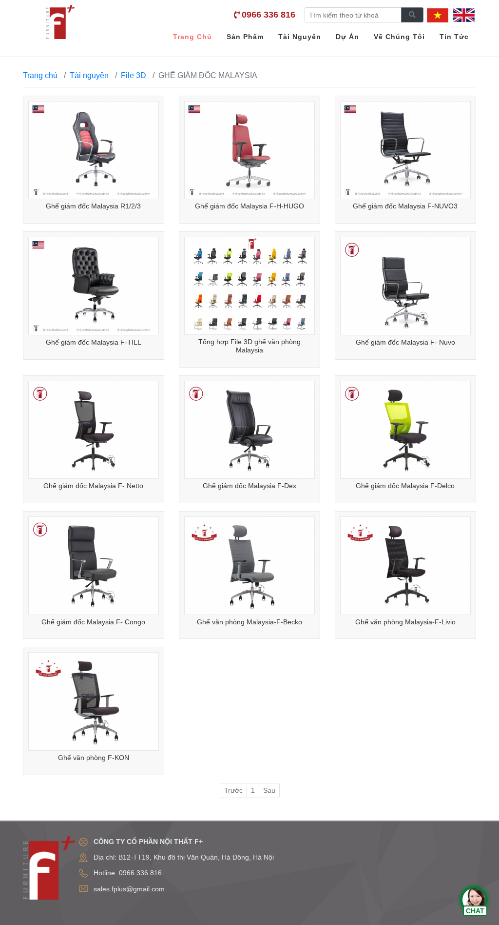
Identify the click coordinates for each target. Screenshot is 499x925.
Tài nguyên (89, 75)
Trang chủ (40, 75)
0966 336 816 (268, 15)
